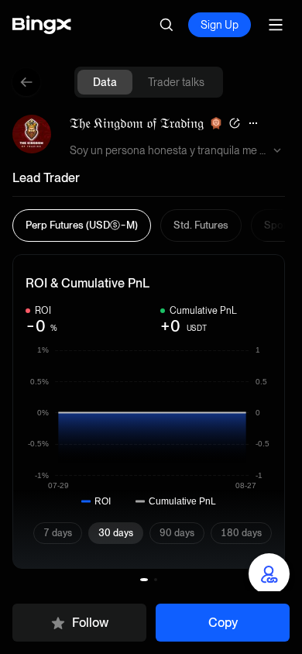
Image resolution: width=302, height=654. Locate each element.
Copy (223, 622)
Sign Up (220, 25)
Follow (90, 622)
